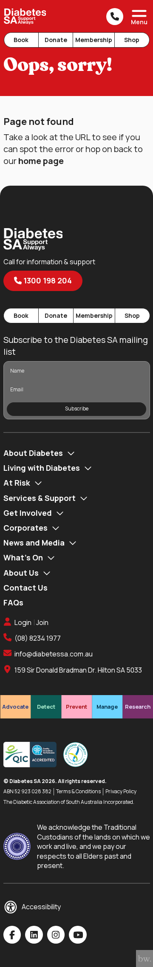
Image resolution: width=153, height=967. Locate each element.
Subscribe (76, 408)
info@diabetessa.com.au (53, 654)
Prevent (76, 706)
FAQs (13, 602)
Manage (107, 706)
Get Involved (27, 513)
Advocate (15, 706)
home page (41, 161)
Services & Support (39, 498)
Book (21, 40)
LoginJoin (31, 622)
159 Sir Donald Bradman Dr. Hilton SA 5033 (78, 670)
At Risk (16, 483)
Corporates (25, 528)
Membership (93, 40)
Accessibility (41, 906)
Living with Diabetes (41, 468)
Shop (131, 40)
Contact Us (25, 587)
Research (137, 706)
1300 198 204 (47, 280)
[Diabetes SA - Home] (25, 16)
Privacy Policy (120, 791)
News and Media (34, 542)
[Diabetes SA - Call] (114, 16)
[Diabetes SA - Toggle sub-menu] (71, 453)
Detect (46, 706)
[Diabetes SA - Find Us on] (12, 935)
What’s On (23, 557)
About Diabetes (33, 453)
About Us (21, 573)
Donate (56, 40)
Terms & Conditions (78, 791)
